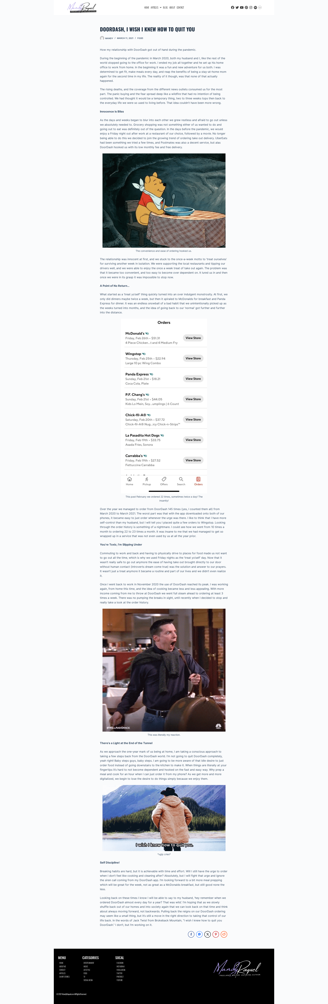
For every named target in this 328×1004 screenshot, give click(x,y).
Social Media (88, 980)
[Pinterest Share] (216, 934)
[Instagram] (251, 7)
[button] (156, 7)
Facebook (120, 962)
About (172, 7)
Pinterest (120, 976)
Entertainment (89, 962)
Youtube (119, 980)
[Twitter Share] (207, 934)
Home (146, 7)
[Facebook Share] (191, 934)
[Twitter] (237, 7)
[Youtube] (242, 7)
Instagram (120, 966)
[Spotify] (255, 7)
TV (84, 976)
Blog (165, 7)
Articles (154, 7)
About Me (62, 966)
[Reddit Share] (224, 934)
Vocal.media (121, 969)
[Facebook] (232, 7)
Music (86, 966)
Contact (180, 7)
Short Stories (64, 976)
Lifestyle (87, 969)
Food (140, 38)
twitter (119, 973)
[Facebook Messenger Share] (199, 934)
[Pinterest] (246, 7)
